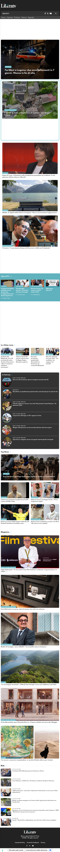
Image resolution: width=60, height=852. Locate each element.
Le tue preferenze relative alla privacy (36, 850)
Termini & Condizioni (33, 842)
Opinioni (10, 17)
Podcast (17, 17)
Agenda (31, 17)
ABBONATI (5, 13)
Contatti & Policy (20, 842)
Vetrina (24, 17)
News (3, 17)
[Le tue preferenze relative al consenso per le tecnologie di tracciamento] (2, 850)
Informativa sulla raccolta (16, 850)
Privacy (43, 842)
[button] (26, 846)
